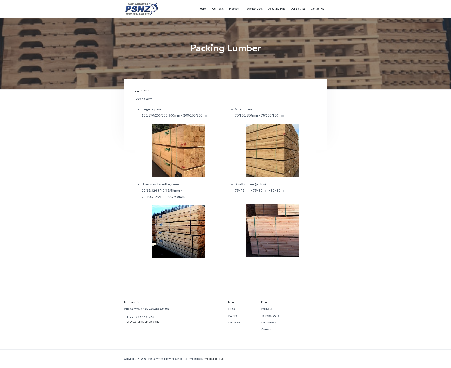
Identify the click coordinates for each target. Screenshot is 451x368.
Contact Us (268, 329)
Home (231, 309)
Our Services (268, 322)
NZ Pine (232, 315)
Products (266, 309)
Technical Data (270, 315)
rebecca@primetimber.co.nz (142, 321)
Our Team (234, 322)
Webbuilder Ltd (214, 359)
